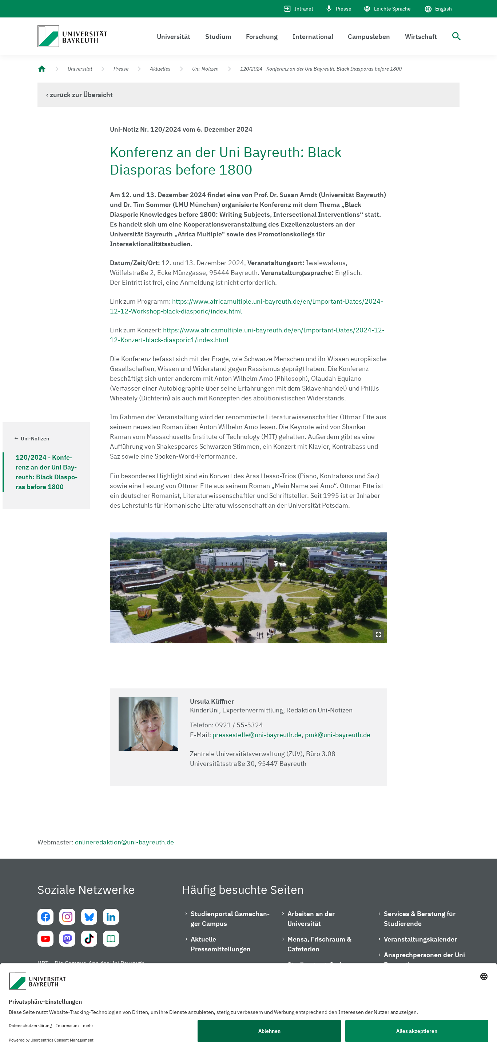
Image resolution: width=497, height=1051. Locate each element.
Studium (218, 36)
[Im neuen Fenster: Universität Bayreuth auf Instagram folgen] (67, 917)
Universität (173, 36)
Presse (343, 8)
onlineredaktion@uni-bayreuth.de (124, 842)
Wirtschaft (421, 36)
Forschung (262, 36)
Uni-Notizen (205, 68)
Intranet (303, 8)
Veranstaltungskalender (420, 939)
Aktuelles (160, 68)
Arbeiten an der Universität (311, 919)
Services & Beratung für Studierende (420, 919)
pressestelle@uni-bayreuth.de (257, 735)
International (313, 36)
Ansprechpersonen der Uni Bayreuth (424, 960)
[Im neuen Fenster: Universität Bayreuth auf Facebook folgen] (45, 917)
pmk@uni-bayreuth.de (337, 735)
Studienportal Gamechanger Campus (230, 919)
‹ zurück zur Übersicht (79, 95)
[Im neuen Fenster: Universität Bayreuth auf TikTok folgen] (89, 939)
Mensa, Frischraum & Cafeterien (319, 944)
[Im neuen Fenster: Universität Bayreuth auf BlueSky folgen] (89, 917)
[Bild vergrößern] (248, 587)
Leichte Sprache (392, 8)
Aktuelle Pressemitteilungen (221, 944)
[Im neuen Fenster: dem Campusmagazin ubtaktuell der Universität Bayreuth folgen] (111, 939)
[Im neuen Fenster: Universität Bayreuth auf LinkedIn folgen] (111, 917)
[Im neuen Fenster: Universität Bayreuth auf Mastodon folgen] (67, 939)
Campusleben (369, 36)
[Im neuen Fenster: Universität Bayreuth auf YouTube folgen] (45, 939)
